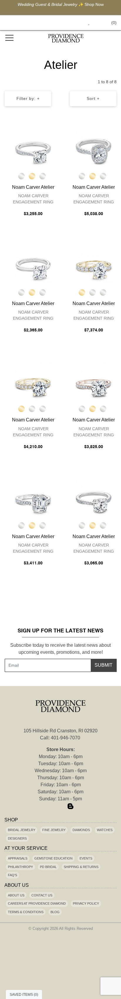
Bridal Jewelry (21, 830)
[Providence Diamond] (65, 38)
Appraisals (17, 858)
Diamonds (81, 830)
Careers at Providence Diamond (37, 903)
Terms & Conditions (25, 912)
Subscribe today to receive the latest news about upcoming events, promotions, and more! (60, 649)
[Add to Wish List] (41, 133)
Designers (17, 838)
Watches (104, 830)
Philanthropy (20, 867)
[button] (75, 23)
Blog (55, 912)
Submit (103, 665)
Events (86, 858)
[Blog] (70, 806)
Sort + (93, 98)
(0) (114, 22)
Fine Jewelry (53, 830)
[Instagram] (60, 806)
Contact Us (41, 895)
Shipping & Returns (81, 867)
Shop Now (94, 4)
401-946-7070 (65, 737)
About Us (16, 895)
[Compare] (52, 133)
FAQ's (12, 875)
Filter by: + (28, 98)
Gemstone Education (53, 858)
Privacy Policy (86, 903)
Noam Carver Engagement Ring (33, 198)
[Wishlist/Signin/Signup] (86, 23)
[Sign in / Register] (97, 23)
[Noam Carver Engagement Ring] (33, 147)
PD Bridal (48, 867)
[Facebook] (50, 806)
